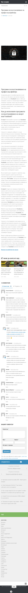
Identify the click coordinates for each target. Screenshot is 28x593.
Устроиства (4, 569)
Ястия (2, 576)
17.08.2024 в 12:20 (14, 397)
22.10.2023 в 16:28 (14, 328)
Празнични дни (4, 554)
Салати (3, 558)
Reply (7, 295)
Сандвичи (3, 560)
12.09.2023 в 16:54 (19, 298)
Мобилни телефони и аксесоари (9, 543)
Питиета (3, 550)
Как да (2, 532)
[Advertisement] (14, 32)
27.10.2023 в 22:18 (17, 343)
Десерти (3, 522)
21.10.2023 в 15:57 (16, 315)
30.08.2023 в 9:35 (18, 290)
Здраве (3, 524)
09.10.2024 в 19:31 (13, 413)
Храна (2, 575)
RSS (14, 588)
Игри (2, 526)
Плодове (3, 552)
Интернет (3, 530)
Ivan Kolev (5, 15)
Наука (2, 547)
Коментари (7, 286)
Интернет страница (8, 445)
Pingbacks (18, 286)
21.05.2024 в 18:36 (19, 390)
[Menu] (26, 2)
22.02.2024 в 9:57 (18, 382)
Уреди (2, 567)
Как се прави (5, 2)
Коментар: (6, 429)
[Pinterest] (23, 462)
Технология (4, 5)
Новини (3, 548)
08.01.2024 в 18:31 (14, 369)
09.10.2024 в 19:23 (13, 404)
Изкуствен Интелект (6, 528)
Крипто (3, 539)
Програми (3, 556)
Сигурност (3, 561)
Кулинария (3, 541)
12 (26, 5)
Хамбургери (4, 573)
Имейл (16, 439)
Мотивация (4, 545)
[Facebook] (21, 462)
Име (4, 439)
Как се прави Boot (5, 533)
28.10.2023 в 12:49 (14, 356)
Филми (2, 571)
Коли (2, 535)
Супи (2, 563)
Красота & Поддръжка (6, 537)
